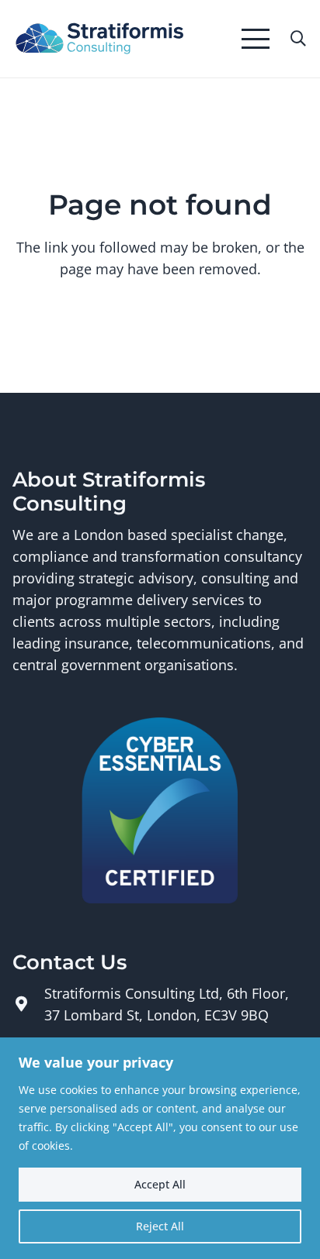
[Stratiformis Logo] (99, 39)
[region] (160, 1148)
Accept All (160, 1184)
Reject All (160, 1226)
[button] (256, 39)
